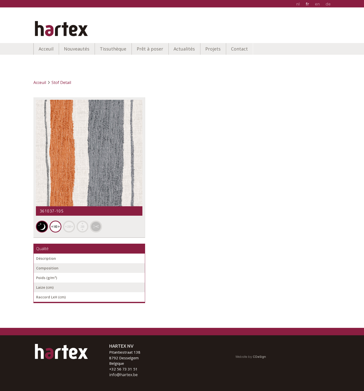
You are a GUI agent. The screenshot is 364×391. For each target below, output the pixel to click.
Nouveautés (76, 49)
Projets (213, 49)
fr (307, 4)
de (328, 4)
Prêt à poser (150, 49)
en (317, 4)
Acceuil (46, 49)
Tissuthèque (113, 49)
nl (298, 4)
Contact (239, 49)
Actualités (184, 49)
